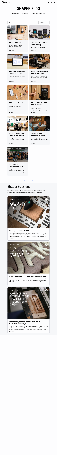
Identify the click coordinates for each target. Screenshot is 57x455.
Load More (28, 179)
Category (41, 20)
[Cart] (51, 2)
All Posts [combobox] (41, 22)
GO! (25, 22)
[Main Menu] (54, 2)
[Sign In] (48, 2)
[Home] (15, 2)
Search (9, 20)
